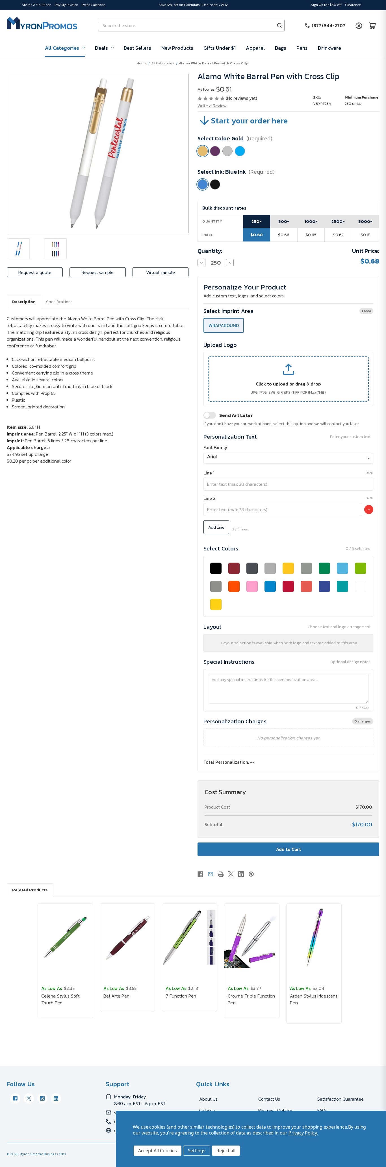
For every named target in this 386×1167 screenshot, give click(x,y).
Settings (196, 1151)
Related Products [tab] (30, 890)
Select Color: (235, 138)
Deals (101, 48)
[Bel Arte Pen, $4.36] (127, 937)
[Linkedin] (241, 874)
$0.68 (256, 234)
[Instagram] (42, 1098)
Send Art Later (236, 415)
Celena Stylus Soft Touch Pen (60, 999)
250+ (256, 221)
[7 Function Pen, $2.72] (189, 937)
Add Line (216, 527)
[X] (231, 874)
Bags (280, 48)
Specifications (59, 301)
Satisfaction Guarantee (340, 1099)
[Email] (210, 874)
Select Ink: (236, 171)
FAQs (322, 1110)
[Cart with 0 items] (372, 25)
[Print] (221, 874)
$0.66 (283, 234)
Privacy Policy (303, 1133)
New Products (177, 48)
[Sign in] (359, 25)
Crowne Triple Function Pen (251, 999)
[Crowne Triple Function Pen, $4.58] (251, 937)
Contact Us (269, 1099)
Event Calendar (93, 4)
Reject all (225, 1151)
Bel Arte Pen (116, 995)
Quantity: (210, 251)
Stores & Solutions (36, 4)
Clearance (353, 4)
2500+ (338, 221)
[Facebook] (200, 874)
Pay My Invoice (66, 4)
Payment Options (275, 1110)
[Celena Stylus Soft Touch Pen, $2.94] (65, 937)
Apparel (255, 48)
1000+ (311, 221)
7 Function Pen (181, 995)
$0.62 (338, 234)
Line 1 (208, 472)
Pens (302, 48)
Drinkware (329, 48)
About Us (208, 1099)
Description (24, 301)
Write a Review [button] (212, 105)
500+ (283, 221)
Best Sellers (137, 48)
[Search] (279, 25)
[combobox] (288, 458)
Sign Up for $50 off (326, 4)
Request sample (98, 272)
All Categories (62, 48)
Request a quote (34, 272)
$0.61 (365, 234)
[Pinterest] (251, 874)
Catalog (207, 1110)
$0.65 (310, 234)
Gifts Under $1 (219, 48)
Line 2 (209, 498)
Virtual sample (160, 272)
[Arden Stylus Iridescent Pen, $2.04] (314, 937)
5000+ (365, 221)
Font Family (215, 447)
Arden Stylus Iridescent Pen (313, 999)
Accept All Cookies (157, 1151)
